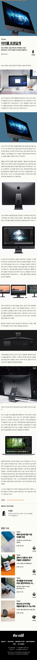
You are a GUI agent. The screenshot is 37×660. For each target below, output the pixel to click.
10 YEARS (21, 644)
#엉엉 (22, 500)
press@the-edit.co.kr (22, 649)
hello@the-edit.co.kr (23, 647)
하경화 (10, 511)
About (3, 641)
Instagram (30, 641)
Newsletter (20, 641)
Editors (11, 641)
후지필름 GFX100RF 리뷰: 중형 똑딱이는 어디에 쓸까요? (26, 583)
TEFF (14, 644)
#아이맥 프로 (16, 500)
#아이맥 (9, 500)
